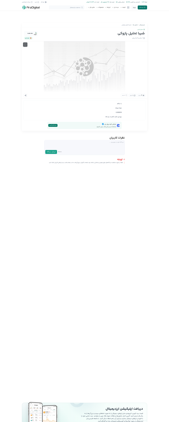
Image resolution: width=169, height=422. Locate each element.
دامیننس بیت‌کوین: (135, 2)
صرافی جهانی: (121, 2)
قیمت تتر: (96, 2)
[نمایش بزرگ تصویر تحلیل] (25, 44)
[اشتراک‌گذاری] (25, 95)
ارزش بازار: (111, 2)
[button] (84, 66)
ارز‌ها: (145, 2)
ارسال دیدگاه (51, 152)
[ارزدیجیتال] (31, 7)
